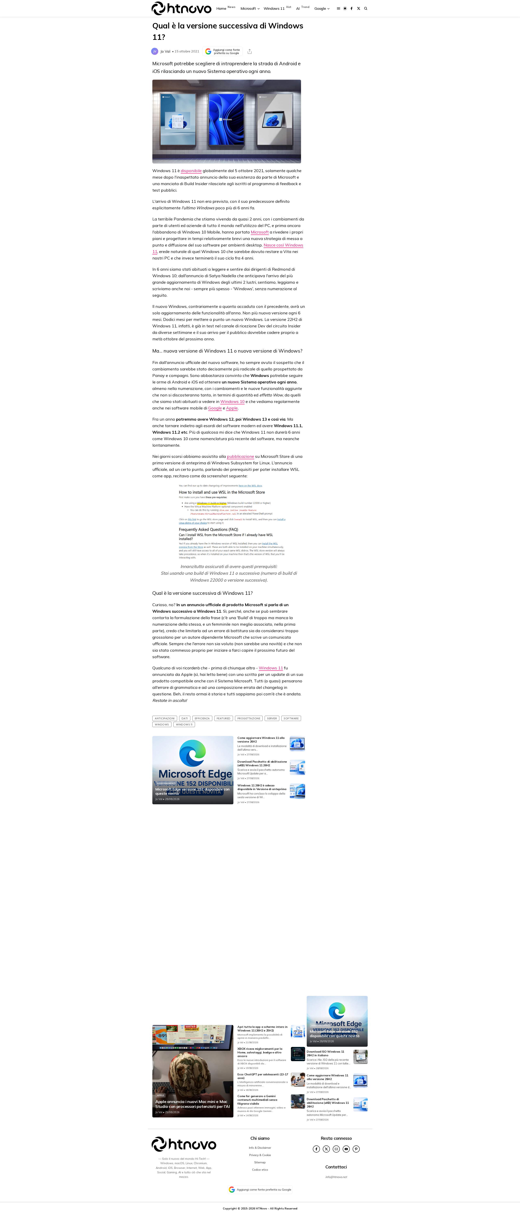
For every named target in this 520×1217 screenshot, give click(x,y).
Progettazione (248, 718)
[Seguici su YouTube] (346, 1149)
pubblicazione (240, 456)
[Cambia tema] (345, 8)
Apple (232, 407)
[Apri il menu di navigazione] (338, 8)
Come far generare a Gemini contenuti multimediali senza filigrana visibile (257, 1099)
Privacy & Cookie (260, 1155)
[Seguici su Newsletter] (336, 1149)
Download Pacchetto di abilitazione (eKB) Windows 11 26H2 (262, 763)
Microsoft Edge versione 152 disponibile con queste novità (192, 791)
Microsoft (260, 231)
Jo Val (165, 51)
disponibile (191, 170)
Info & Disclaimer (260, 1148)
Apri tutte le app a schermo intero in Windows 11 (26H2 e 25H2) (262, 1028)
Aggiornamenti (166, 783)
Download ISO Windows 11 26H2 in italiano (325, 1053)
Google (215, 407)
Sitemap (260, 1162)
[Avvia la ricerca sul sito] (365, 8)
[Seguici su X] (358, 8)
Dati (185, 718)
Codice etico (260, 1169)
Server (272, 718)
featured (224, 718)
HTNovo (261, 1208)
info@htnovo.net (336, 1177)
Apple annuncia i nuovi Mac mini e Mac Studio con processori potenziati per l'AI (192, 1104)
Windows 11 (271, 667)
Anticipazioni (165, 718)
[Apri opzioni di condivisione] (249, 51)
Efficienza (202, 718)
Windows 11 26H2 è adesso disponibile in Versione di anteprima (261, 787)
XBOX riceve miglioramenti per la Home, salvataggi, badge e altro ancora (259, 1052)
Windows (162, 724)
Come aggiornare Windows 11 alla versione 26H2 (327, 1077)
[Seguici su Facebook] (351, 8)
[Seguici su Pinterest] (356, 1149)
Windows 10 (232, 401)
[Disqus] (228, 861)
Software (291, 718)
